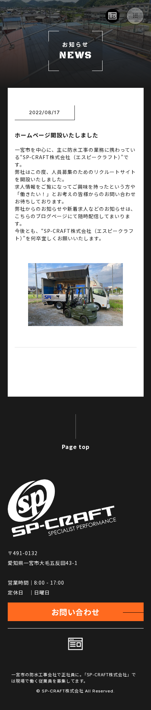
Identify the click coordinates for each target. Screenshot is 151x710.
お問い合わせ (75, 611)
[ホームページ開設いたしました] (75, 322)
